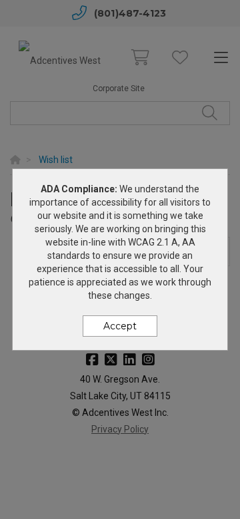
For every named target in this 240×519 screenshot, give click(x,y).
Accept (120, 326)
